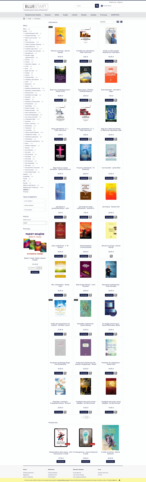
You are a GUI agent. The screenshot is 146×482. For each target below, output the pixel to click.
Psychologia (28, 106)
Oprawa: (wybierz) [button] (28, 205)
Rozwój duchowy (30, 110)
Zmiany (27, 148)
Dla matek (28, 159)
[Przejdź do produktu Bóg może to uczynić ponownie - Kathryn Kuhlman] (60, 154)
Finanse (27, 59)
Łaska (26, 82)
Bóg (26, 40)
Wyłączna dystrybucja (29, 185)
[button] (65, 61)
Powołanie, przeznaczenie (32, 101)
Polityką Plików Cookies (63, 480)
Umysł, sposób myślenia (32, 132)
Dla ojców (28, 165)
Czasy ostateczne (30, 46)
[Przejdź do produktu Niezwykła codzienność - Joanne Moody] (85, 310)
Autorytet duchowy (30, 35)
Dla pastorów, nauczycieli (32, 167)
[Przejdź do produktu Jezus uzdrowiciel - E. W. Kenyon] (60, 232)
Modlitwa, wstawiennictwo (32, 88)
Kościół (27, 75)
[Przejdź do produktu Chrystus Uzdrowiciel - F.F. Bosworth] (85, 154)
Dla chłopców (29, 150)
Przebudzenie (29, 104)
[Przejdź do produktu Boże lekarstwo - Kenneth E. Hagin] (111, 76)
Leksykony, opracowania (32, 79)
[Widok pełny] (121, 21)
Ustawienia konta (52, 475)
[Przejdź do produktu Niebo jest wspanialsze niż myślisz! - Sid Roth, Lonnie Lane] (60, 310)
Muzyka (25, 183)
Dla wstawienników (30, 172)
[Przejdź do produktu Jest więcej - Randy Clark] (111, 193)
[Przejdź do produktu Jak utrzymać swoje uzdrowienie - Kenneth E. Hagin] (85, 193)
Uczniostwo (28, 130)
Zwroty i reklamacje (28, 477)
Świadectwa (28, 126)
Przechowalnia (51, 477)
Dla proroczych (29, 170)
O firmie (100, 475)
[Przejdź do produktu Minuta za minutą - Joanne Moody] (60, 37)
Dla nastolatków (29, 163)
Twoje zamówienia (52, 472)
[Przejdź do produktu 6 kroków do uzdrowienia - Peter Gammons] (85, 37)
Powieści (27, 99)
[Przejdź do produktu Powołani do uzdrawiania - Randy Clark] (111, 349)
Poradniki (28, 97)
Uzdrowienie (28, 139)
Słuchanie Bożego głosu (32, 115)
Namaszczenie (29, 93)
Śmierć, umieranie (30, 123)
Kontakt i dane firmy (103, 472)
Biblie (24, 29)
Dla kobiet (28, 156)
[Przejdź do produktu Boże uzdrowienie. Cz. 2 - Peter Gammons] (85, 115)
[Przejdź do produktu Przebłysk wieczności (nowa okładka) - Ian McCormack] (85, 388)
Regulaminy (26, 475)
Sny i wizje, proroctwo (31, 117)
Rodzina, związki (29, 108)
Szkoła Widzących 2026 (31, 33)
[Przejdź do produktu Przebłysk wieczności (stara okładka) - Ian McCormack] (111, 388)
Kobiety (27, 73)
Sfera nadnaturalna (30, 112)
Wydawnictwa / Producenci (30, 187)
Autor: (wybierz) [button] (28, 201)
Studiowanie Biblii (30, 119)
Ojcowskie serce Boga (31, 95)
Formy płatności (77, 472)
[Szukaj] (97, 6)
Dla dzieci (28, 152)
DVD (24, 181)
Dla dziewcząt (29, 154)
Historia (27, 62)
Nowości (25, 189)
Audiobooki (26, 176)
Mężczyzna (28, 84)
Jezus (26, 68)
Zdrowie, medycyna (30, 145)
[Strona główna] (35, 7)
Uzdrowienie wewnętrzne (32, 141)
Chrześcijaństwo (29, 42)
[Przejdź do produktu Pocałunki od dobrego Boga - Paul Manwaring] (60, 349)
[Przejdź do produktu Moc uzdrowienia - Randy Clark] (60, 271)
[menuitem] (33, 14)
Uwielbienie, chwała (30, 134)
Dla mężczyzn (29, 161)
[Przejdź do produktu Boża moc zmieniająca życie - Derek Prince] (60, 76)
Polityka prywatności (28, 472)
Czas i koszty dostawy (78, 475)
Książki (25, 31)
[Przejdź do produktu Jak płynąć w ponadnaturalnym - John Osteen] (60, 193)
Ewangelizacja (29, 53)
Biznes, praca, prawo (31, 38)
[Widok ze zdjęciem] (118, 21)
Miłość (27, 86)
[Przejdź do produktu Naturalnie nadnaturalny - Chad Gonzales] (111, 271)
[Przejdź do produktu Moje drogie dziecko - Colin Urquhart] (85, 271)
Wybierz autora (27, 219)
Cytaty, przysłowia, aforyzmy (33, 44)
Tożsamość (28, 128)
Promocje (25, 192)
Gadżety (25, 174)
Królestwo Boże (29, 77)
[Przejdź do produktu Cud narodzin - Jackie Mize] (111, 154)
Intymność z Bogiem (31, 64)
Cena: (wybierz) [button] (28, 210)
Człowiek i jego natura (31, 49)
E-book (25, 178)
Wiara (27, 143)
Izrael (26, 66)
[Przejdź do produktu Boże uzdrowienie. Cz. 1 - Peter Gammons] (60, 115)
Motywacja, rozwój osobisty (33, 90)
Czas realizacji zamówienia (79, 477)
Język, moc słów (29, 70)
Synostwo (28, 121)
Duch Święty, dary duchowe (33, 51)
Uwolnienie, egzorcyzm (31, 137)
